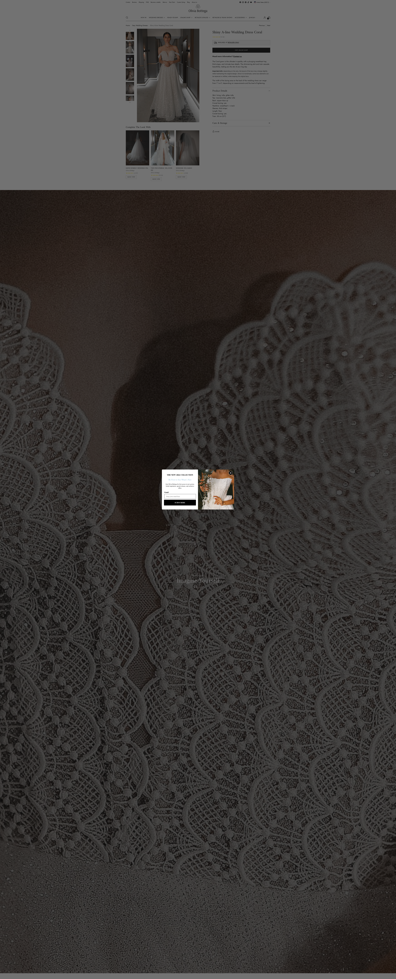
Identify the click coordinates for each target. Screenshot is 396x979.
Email (166, 492)
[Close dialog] (230, 473)
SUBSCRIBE (180, 502)
